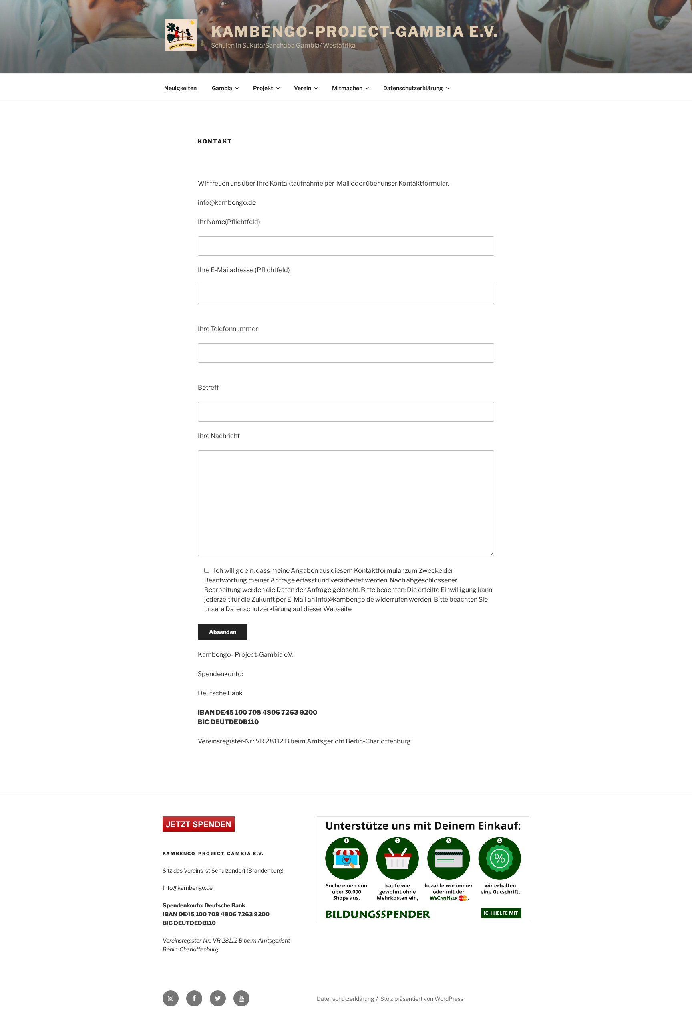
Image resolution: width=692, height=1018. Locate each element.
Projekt (263, 88)
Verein (302, 88)
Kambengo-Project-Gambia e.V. (355, 31)
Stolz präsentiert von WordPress (421, 998)
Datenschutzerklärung (413, 88)
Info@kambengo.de (188, 887)
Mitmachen (347, 88)
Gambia (222, 88)
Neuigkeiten (180, 88)
